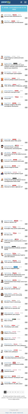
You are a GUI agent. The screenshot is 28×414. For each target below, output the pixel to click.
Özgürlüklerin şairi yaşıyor (12, 314)
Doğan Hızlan (7, 260)
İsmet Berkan (7, 178)
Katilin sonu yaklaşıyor (11, 351)
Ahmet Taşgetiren (8, 90)
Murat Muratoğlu (8, 220)
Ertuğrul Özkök (8, 63)
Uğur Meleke (7, 152)
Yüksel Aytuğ (7, 253)
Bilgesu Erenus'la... (10, 339)
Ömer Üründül (7, 287)
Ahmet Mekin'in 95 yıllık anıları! (13, 383)
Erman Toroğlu (8, 159)
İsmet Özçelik (7, 362)
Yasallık (14, 412)
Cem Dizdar (7, 300)
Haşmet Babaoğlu (8, 96)
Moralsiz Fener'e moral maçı (12, 302)
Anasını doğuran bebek (11, 167)
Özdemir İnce (7, 306)
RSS (11, 412)
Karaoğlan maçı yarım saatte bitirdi (14, 228)
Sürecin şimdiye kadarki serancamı (14, 79)
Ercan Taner (7, 376)
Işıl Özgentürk (7, 369)
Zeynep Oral (7, 331)
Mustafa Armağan (8, 239)
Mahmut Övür (7, 233)
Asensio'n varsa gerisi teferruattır (14, 161)
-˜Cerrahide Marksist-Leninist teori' (14, 358)
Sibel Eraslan (7, 280)
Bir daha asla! (8, 234)
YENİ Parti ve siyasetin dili (12, 308)
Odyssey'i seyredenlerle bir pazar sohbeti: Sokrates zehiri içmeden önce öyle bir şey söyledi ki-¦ (15, 66)
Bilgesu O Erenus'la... (10, 333)
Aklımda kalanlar (9, 371)
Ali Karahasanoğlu (8, 145)
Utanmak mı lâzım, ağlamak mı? (13, 187)
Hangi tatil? (7, 98)
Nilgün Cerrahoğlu (8, 313)
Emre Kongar (7, 72)
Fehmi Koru (7, 78)
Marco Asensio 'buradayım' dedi (13, 377)
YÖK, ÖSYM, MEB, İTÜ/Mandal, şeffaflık (15, 86)
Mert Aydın (7, 325)
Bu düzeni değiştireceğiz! (11, 268)
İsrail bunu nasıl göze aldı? (12, 92)
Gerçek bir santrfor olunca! (12, 288)
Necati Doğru (7, 139)
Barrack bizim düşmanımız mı (13, 16)
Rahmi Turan (7, 185)
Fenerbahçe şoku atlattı (11, 327)
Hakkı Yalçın (7, 319)
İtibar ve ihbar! (8, 320)
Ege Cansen (7, 165)
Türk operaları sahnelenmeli (12, 262)
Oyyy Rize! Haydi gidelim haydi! (13, 173)
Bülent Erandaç (8, 344)
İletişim (7, 412)
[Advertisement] (14, 40)
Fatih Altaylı (7, 56)
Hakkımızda (20, 412)
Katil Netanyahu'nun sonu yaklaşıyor (15, 345)
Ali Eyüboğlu (7, 382)
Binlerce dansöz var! (10, 222)
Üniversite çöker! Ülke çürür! (12, 140)
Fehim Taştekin (8, 293)
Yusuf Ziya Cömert (8, 356)
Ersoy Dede (7, 246)
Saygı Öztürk (7, 103)
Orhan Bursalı (7, 172)
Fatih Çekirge (7, 273)
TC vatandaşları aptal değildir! (13, 73)
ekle (20, 14)
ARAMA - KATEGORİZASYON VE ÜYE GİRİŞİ (14, 8)
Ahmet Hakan (7, 14)
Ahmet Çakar (7, 227)
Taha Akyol (7, 21)
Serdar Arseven (8, 266)
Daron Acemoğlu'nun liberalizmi (13, 22)
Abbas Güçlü (7, 84)
